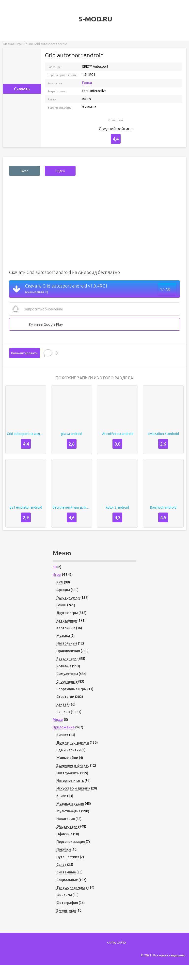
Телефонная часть (72, 887)
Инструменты (67, 773)
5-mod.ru (94, 19)
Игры (57, 575)
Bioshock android (163, 507)
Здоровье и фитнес (72, 765)
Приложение (64, 727)
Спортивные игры (71, 689)
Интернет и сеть (70, 781)
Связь (61, 865)
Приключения (68, 651)
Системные (66, 872)
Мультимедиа (68, 811)
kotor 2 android (117, 507)
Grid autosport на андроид (26, 434)
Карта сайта (116, 942)
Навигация (65, 819)
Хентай (62, 704)
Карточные (65, 628)
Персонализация (70, 842)
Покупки (63, 849)
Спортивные (67, 681)
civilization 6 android (163, 434)
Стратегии (65, 697)
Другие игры (67, 613)
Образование (67, 826)
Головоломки (68, 597)
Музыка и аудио (70, 803)
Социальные (67, 880)
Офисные (64, 834)
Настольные (66, 643)
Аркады (63, 590)
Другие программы (72, 742)
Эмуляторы (66, 910)
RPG (59, 582)
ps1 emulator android (26, 507)
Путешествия (67, 857)
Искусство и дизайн (73, 788)
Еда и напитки (68, 750)
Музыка (63, 636)
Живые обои (67, 758)
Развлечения (67, 658)
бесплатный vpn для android (72, 507)
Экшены (63, 712)
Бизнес (62, 735)
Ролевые (63, 666)
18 (55, 567)
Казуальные (66, 620)
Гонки (87, 83)
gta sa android (71, 434)
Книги (61, 796)
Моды (58, 720)
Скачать (22, 89)
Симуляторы (67, 674)
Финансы (64, 895)
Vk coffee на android (117, 434)
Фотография (67, 903)
